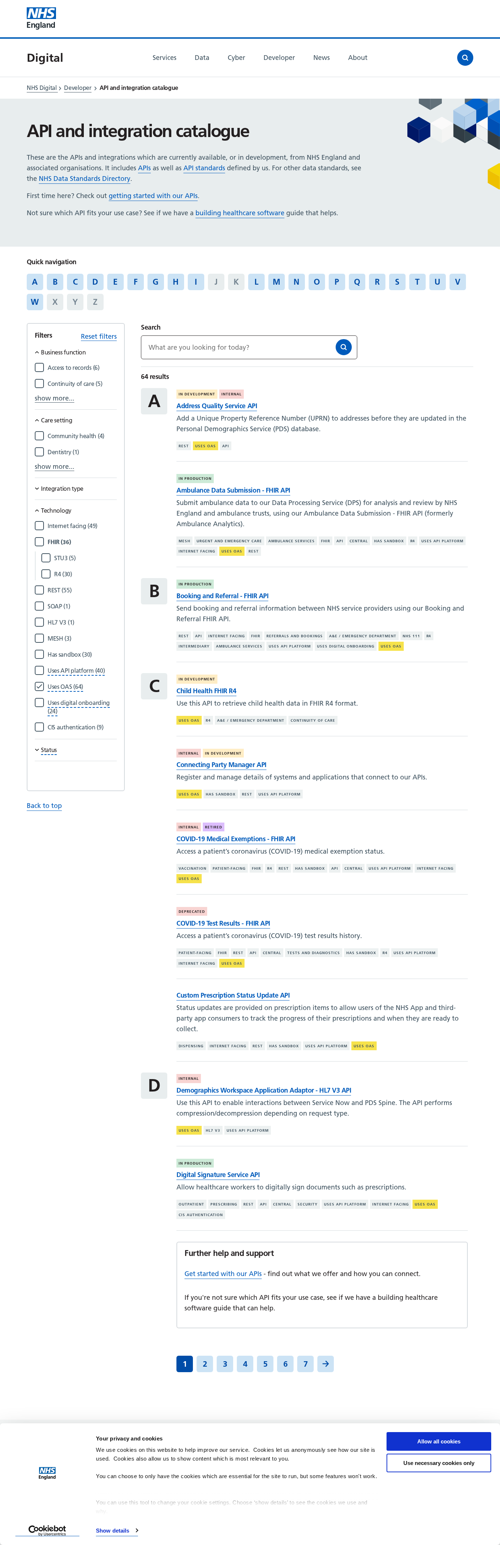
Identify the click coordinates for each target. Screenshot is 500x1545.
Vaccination (192, 868)
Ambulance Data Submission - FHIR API (233, 490)
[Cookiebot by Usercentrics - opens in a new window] (47, 1530)
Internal (231, 394)
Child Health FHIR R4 (206, 691)
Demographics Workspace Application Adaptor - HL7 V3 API (263, 1090)
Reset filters (99, 336)
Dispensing (191, 1046)
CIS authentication (201, 1214)
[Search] (344, 347)
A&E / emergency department (362, 636)
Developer (77, 87)
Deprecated (192, 911)
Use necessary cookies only (438, 1463)
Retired (213, 827)
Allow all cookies (438, 1441)
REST (184, 446)
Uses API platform (442, 541)
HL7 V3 (213, 1130)
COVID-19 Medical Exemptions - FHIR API (235, 839)
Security (308, 1204)
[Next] (325, 1364)
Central (359, 541)
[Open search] (465, 58)
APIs (144, 168)
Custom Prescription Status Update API (233, 995)
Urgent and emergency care (229, 541)
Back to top (44, 805)
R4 (412, 541)
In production (195, 478)
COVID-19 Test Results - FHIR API (223, 923)
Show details (112, 1530)
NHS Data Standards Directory (84, 178)
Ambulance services (291, 541)
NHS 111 (411, 636)
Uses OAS (205, 446)
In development (197, 394)
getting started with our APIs (153, 195)
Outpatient (191, 1204)
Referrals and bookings (294, 636)
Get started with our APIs (223, 1273)
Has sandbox (389, 541)
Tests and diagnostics (313, 952)
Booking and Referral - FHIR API (222, 596)
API (225, 446)
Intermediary (194, 646)
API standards (204, 168)
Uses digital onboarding (345, 646)
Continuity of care (313, 720)
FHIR (325, 541)
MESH (184, 541)
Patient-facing (229, 868)
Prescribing (223, 1204)
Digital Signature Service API (218, 1174)
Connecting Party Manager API (221, 764)
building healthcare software (239, 213)
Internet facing (197, 551)
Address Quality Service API (216, 406)
